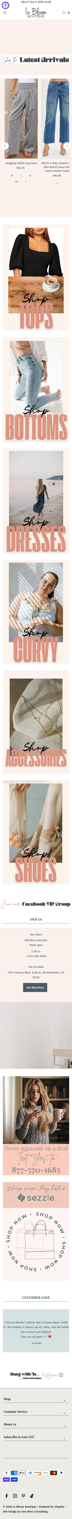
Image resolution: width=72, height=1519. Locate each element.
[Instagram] (15, 1496)
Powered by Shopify (51, 1506)
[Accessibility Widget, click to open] (5, 5)
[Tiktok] (32, 1496)
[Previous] (5, 146)
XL (30, 175)
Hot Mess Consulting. (35, 1511)
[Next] (67, 146)
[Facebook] (7, 1496)
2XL (16, 181)
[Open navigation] (9, 12)
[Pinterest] (23, 1496)
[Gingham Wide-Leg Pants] (21, 119)
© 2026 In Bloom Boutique (20, 1506)
